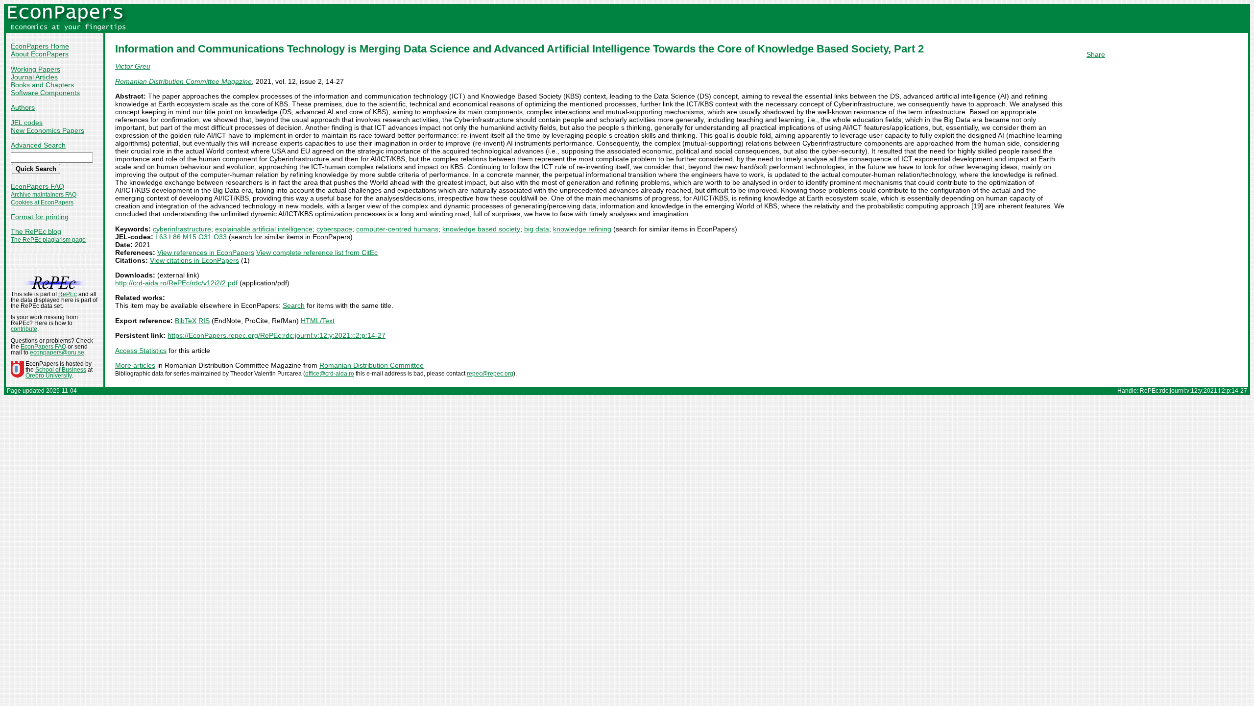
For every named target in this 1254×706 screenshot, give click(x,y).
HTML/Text (318, 321)
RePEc (67, 294)
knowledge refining (582, 229)
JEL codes (27, 122)
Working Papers (35, 69)
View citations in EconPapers (194, 260)
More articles (135, 365)
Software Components (45, 93)
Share (1095, 54)
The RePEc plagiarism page (48, 240)
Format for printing (40, 217)
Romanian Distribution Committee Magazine (183, 81)
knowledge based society (481, 229)
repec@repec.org (490, 374)
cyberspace (334, 229)
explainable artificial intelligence (264, 229)
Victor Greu (132, 66)
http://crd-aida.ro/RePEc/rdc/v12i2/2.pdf (176, 283)
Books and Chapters (42, 85)
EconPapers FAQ (37, 186)
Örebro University (48, 375)
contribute (24, 329)
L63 (161, 237)
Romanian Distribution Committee (371, 365)
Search (294, 305)
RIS (204, 321)
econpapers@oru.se (57, 352)
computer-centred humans (397, 229)
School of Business (60, 370)
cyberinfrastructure (182, 229)
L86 (175, 237)
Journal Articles (34, 77)
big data (536, 229)
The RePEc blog (36, 231)
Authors (23, 107)
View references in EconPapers (205, 252)
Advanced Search (38, 145)
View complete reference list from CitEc (317, 252)
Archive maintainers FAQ (43, 195)
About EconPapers (40, 54)
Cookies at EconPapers (42, 202)
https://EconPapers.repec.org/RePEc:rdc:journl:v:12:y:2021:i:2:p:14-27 (277, 335)
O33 (220, 237)
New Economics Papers (47, 130)
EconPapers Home (40, 46)
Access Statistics (141, 350)
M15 (189, 237)
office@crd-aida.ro (329, 374)
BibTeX (185, 321)
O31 (205, 237)
